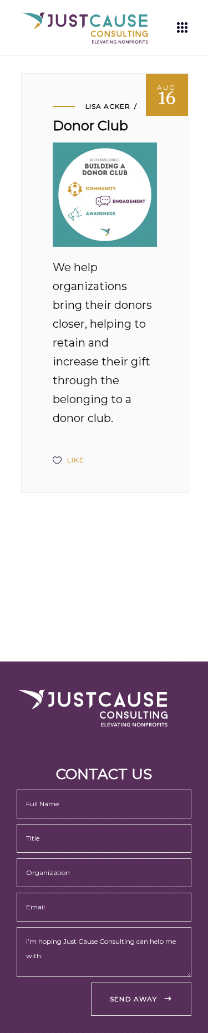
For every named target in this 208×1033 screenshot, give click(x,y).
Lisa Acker (108, 106)
